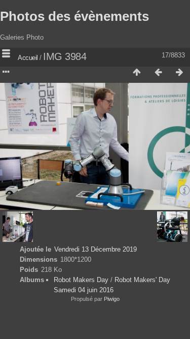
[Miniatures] (136, 73)
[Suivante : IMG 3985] (179, 73)
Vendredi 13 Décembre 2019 (95, 249)
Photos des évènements (74, 16)
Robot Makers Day (81, 280)
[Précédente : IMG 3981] (158, 73)
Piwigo (112, 299)
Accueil (28, 57)
